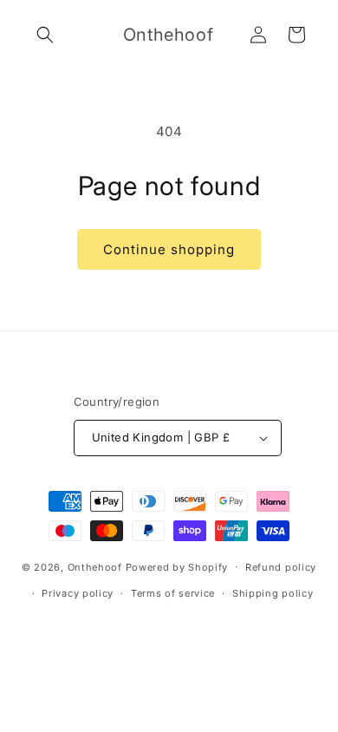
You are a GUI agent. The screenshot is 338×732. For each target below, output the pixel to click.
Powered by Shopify (177, 566)
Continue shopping (169, 249)
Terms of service (173, 593)
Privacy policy (78, 593)
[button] (45, 35)
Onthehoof (95, 566)
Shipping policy (273, 593)
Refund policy (280, 567)
